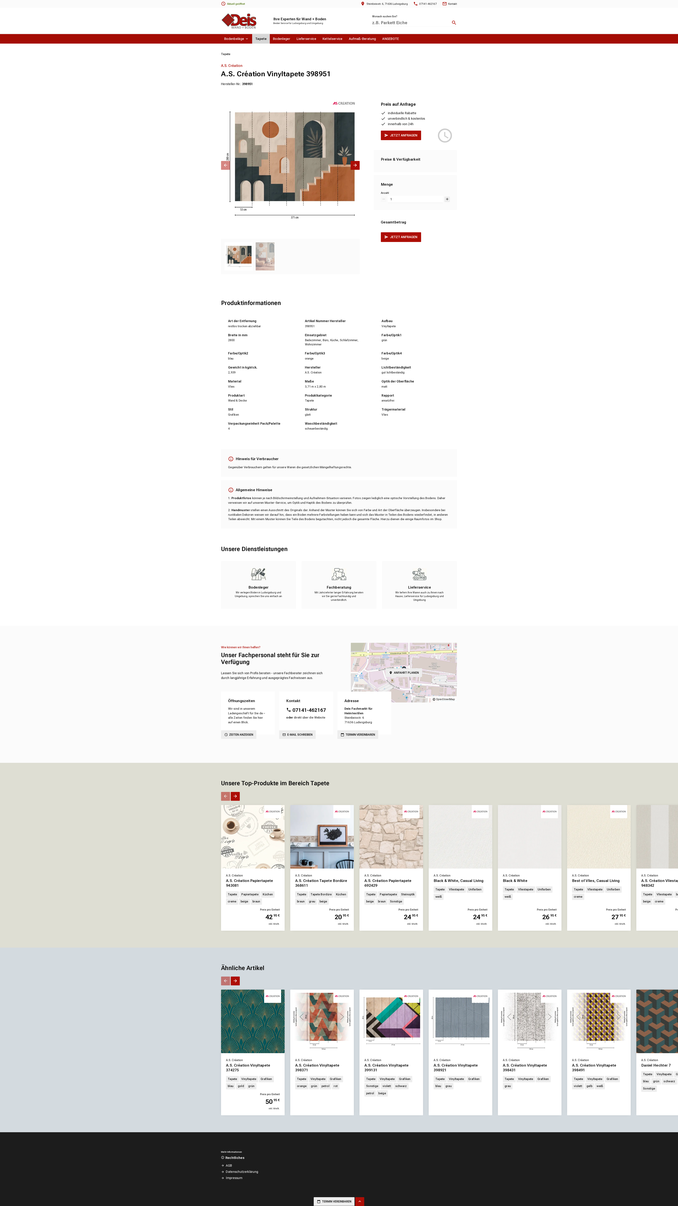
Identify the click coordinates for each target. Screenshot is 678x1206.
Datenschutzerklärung (242, 1172)
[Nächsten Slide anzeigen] (355, 165)
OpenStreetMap (445, 699)
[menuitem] (236, 39)
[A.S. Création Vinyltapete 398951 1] (290, 165)
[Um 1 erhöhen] (447, 199)
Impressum (234, 1178)
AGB (229, 1165)
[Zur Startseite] (238, 20)
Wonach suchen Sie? (384, 16)
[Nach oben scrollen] (359, 1201)
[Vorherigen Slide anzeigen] (225, 165)
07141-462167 (309, 710)
